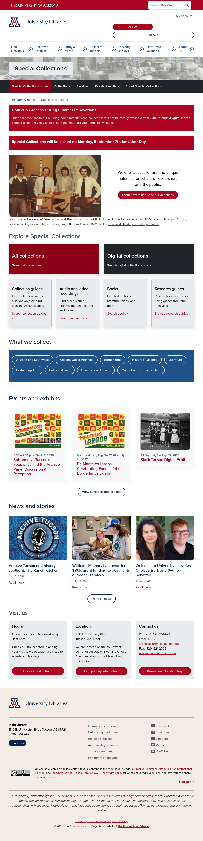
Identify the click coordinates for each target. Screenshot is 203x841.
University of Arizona (95, 370)
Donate (153, 35)
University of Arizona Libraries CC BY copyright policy (89, 773)
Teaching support (124, 49)
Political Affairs (59, 370)
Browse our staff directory (165, 671)
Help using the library (103, 732)
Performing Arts (27, 370)
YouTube (162, 751)
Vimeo (160, 745)
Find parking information (101, 671)
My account (184, 16)
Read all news (101, 599)
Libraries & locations (154, 49)
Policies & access (100, 739)
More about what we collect (141, 370)
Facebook (163, 726)
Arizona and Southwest (32, 360)
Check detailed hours (38, 671)
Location (83, 626)
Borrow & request (42, 49)
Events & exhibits (107, 86)
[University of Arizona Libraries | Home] (38, 21)
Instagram (163, 732)
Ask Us (132, 27)
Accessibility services (103, 745)
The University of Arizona (133, 826)
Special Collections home (30, 86)
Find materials (17, 49)
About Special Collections (143, 86)
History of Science (144, 360)
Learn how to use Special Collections (148, 195)
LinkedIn (162, 739)
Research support (96, 49)
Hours (17, 626)
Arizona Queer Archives (76, 360)
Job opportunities (100, 751)
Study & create (69, 49)
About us (182, 49)
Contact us (149, 626)
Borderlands (112, 360)
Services (83, 86)
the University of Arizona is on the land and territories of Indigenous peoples (101, 796)
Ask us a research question (157, 653)
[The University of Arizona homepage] (34, 5)
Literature (175, 360)
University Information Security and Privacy (101, 821)
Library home (26, 100)
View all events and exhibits (101, 492)
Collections (62, 86)
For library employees (103, 758)
